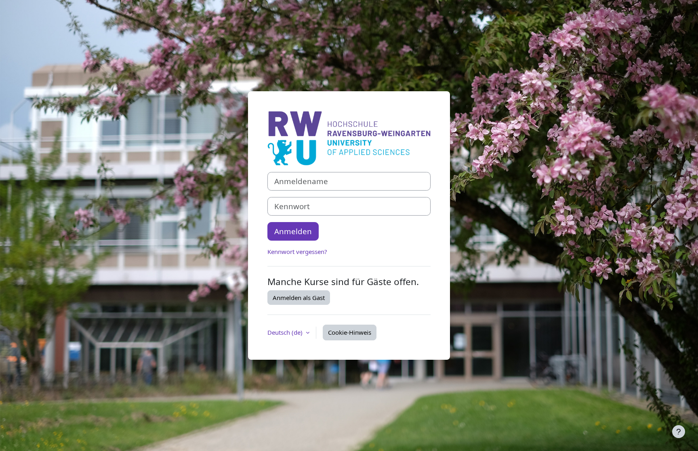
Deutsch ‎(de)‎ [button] (285, 332)
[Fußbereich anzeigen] (678, 431)
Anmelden (293, 231)
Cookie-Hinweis (349, 332)
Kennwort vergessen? (297, 252)
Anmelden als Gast (299, 298)
